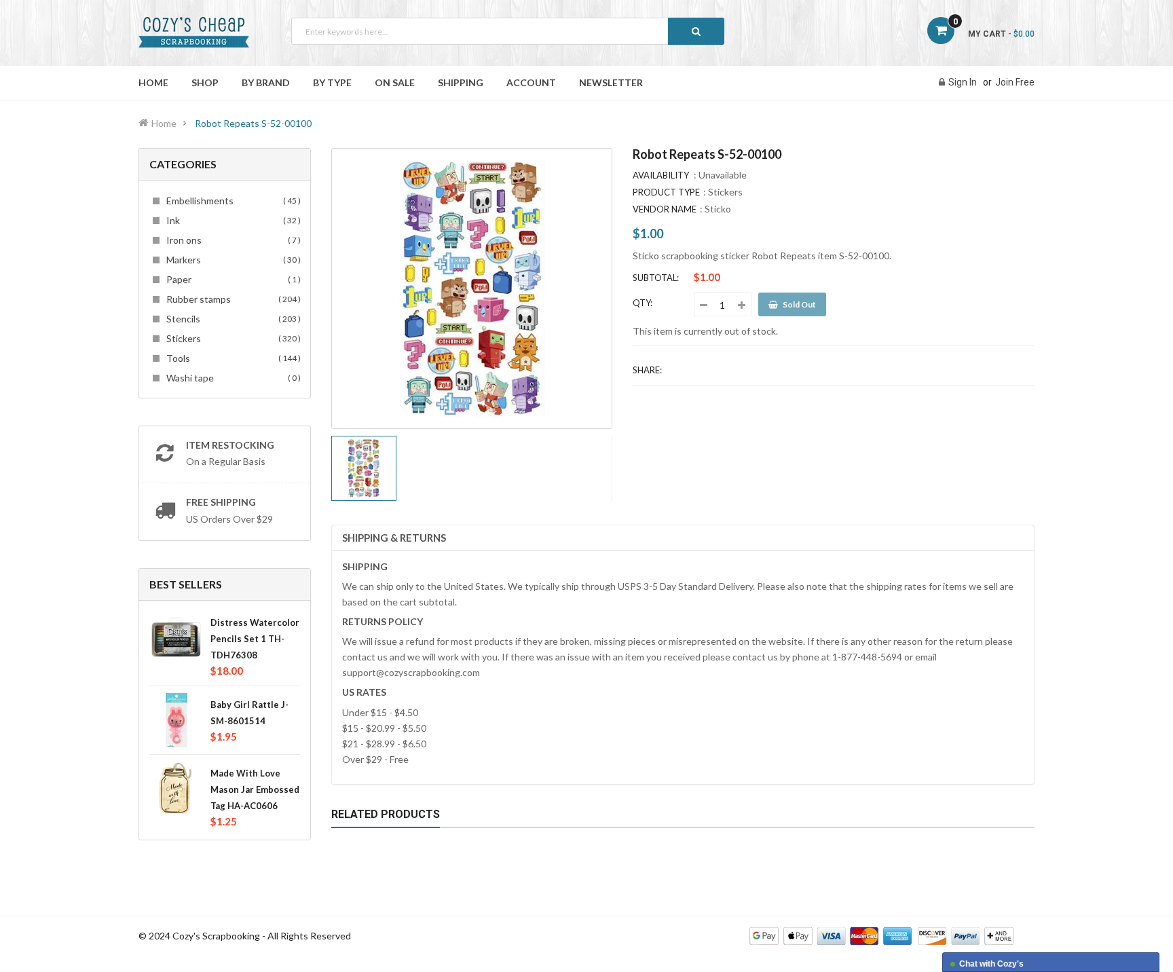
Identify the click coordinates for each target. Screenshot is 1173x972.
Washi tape (231, 378)
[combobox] (507, 31)
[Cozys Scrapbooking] (881, 935)
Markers (231, 259)
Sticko (718, 208)
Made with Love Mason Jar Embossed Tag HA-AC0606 (254, 789)
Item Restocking (230, 445)
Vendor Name (664, 209)
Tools (231, 358)
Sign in (962, 82)
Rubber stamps (231, 299)
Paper (231, 279)
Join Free (1015, 82)
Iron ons (231, 240)
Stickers (231, 338)
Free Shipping (221, 502)
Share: (647, 369)
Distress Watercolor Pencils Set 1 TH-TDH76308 (254, 638)
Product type (666, 192)
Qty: (642, 302)
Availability (661, 175)
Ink (231, 220)
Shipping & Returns (394, 537)
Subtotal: (656, 277)
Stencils (231, 318)
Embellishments (231, 200)
